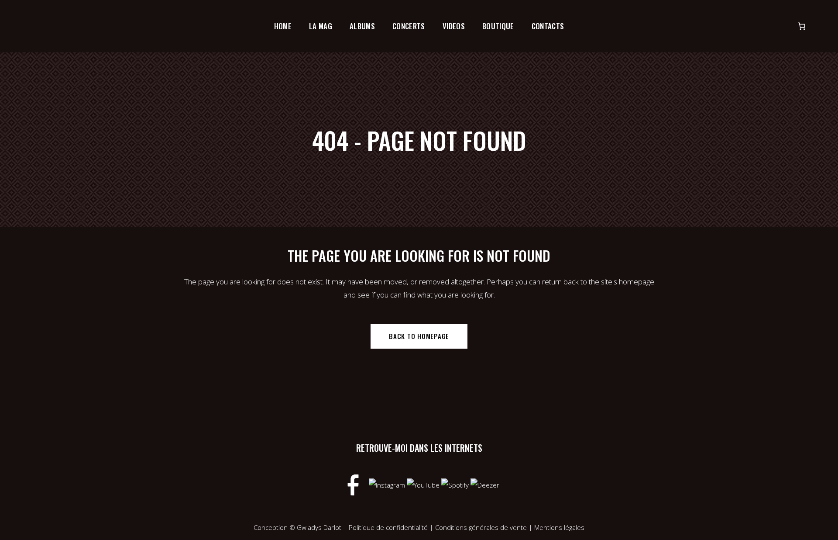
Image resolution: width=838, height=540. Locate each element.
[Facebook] (354, 484)
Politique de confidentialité (388, 527)
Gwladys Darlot (319, 527)
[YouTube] (424, 484)
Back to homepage (419, 336)
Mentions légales (559, 527)
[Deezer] (485, 484)
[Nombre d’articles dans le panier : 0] (802, 26)
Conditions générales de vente (482, 527)
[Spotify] (456, 484)
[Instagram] (388, 484)
